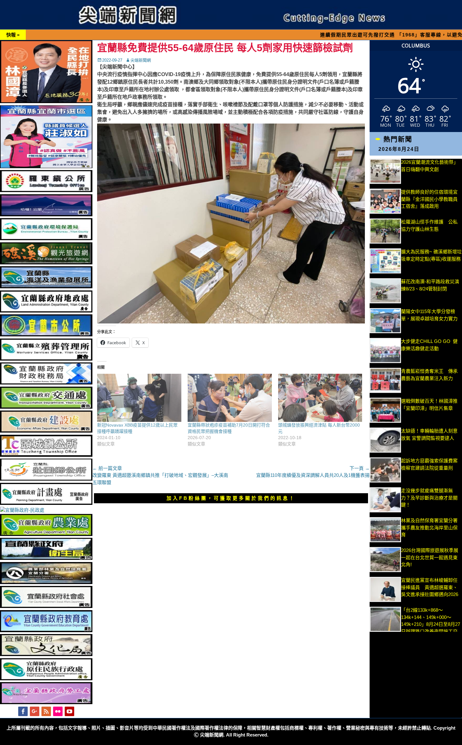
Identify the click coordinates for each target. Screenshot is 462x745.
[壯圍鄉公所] (46, 479)
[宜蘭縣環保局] (46, 238)
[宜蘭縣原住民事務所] (46, 678)
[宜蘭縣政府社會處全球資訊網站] (46, 606)
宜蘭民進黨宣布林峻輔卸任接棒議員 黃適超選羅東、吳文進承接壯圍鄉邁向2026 (429, 587)
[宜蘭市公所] (46, 334)
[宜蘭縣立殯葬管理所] (46, 358)
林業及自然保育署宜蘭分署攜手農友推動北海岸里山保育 (429, 527)
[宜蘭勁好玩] (46, 214)
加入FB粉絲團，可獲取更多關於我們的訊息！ (231, 498)
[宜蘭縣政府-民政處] (22, 510)
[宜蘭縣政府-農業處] (46, 534)
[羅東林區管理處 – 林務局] (46, 582)
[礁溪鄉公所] (46, 262)
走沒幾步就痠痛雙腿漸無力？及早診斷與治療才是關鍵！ (429, 497)
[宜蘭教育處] (46, 630)
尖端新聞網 (140, 60)
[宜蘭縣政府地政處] (46, 310)
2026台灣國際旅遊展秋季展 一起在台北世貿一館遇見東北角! (429, 557)
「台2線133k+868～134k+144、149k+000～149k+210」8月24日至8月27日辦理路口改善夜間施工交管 (430, 624)
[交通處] (46, 407)
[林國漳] (46, 101)
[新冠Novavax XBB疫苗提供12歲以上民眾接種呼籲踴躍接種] (139, 398)
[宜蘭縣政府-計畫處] (46, 503)
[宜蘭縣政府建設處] (46, 430)
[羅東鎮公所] (46, 190)
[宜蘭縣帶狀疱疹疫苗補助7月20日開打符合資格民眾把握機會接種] (230, 398)
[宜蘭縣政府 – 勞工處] (46, 702)
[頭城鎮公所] (46, 455)
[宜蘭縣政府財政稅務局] (46, 382)
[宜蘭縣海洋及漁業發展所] (46, 286)
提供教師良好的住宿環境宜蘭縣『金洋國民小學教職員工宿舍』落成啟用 (429, 199)
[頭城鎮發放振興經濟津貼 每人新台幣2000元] (320, 398)
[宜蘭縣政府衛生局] (46, 558)
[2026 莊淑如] (46, 166)
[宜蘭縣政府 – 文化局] (46, 654)
